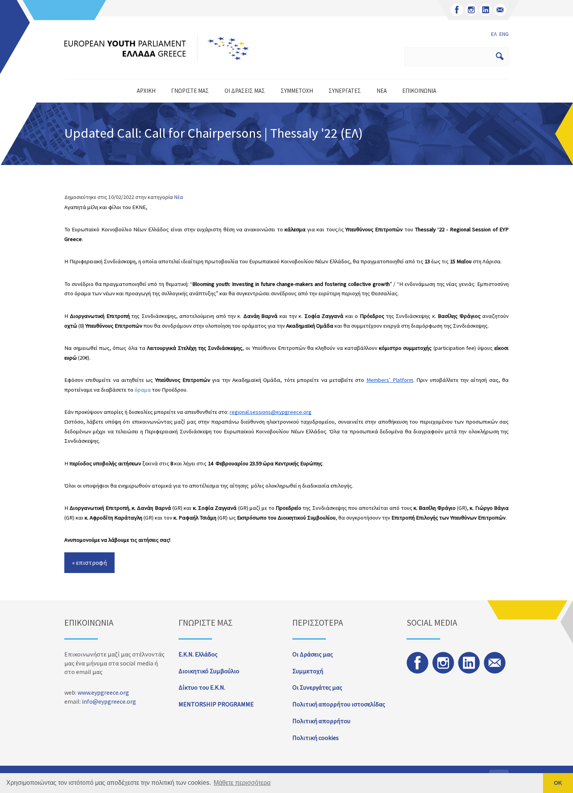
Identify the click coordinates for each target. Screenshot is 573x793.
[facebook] (457, 10)
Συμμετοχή (307, 671)
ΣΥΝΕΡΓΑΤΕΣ (345, 90)
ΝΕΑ (382, 90)
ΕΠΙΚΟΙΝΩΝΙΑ (419, 90)
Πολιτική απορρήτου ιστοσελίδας (338, 704)
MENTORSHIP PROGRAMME (216, 704)
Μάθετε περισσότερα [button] (242, 782)
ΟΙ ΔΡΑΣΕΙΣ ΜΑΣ (245, 90)
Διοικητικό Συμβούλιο (209, 671)
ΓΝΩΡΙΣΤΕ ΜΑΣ (190, 90)
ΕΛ (494, 33)
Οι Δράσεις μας (312, 654)
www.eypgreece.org (103, 692)
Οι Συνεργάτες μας (317, 687)
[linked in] (485, 10)
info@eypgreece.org (109, 701)
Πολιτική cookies (315, 738)
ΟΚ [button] (558, 783)
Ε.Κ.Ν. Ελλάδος (198, 654)
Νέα (178, 196)
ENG (504, 33)
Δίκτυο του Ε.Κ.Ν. (202, 687)
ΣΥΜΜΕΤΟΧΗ (297, 90)
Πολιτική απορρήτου (321, 721)
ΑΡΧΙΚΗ (146, 90)
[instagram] (471, 10)
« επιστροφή (89, 562)
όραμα (142, 389)
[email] (500, 10)
